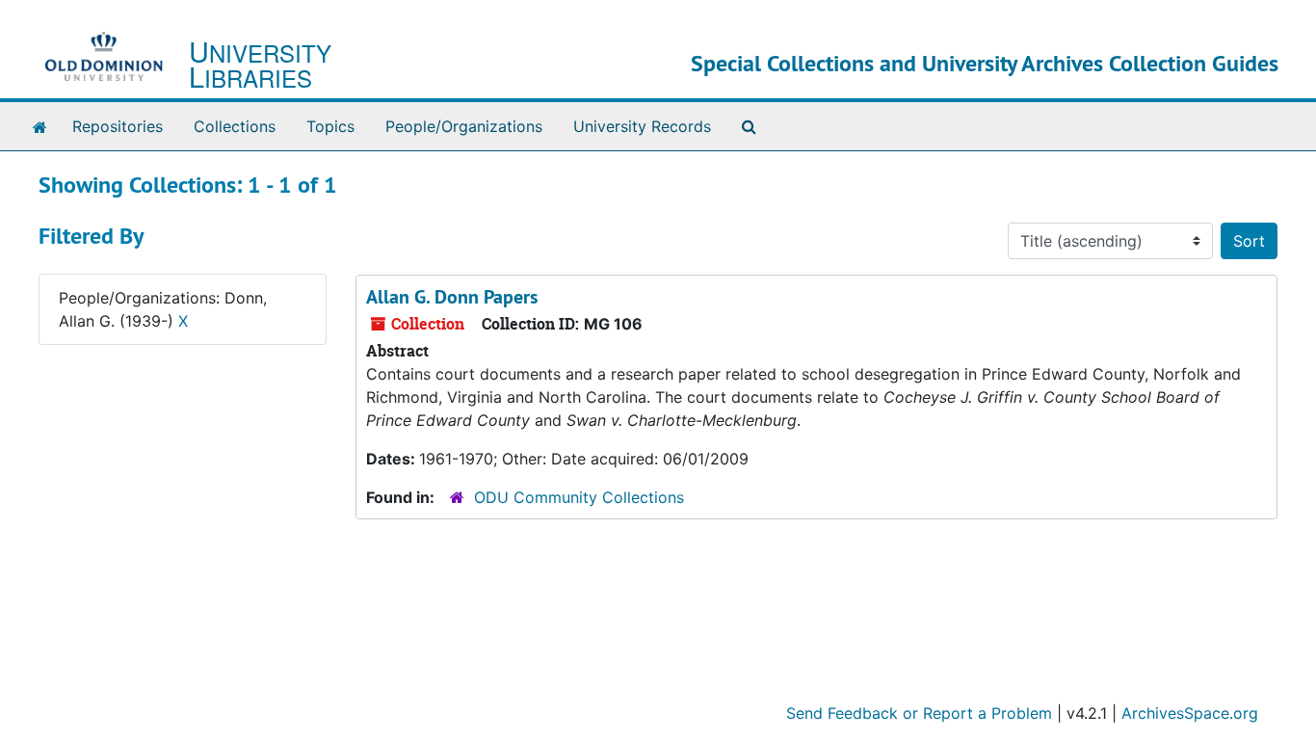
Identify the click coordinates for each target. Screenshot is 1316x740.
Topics (330, 126)
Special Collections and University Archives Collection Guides (984, 63)
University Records (642, 126)
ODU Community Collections (579, 497)
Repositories (117, 126)
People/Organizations (463, 126)
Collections (235, 126)
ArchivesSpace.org (1189, 713)
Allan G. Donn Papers (452, 296)
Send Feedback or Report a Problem (919, 713)
